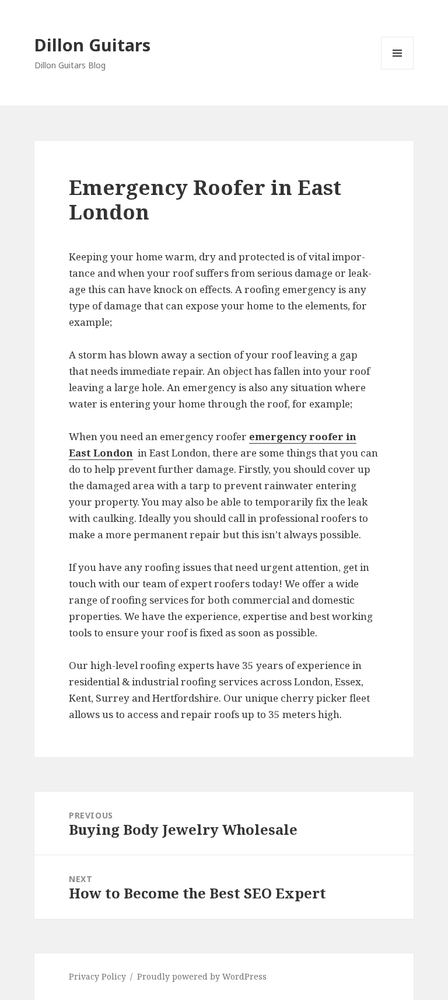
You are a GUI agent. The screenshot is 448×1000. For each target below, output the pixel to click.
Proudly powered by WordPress (202, 976)
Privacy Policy (97, 976)
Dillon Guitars (92, 44)
